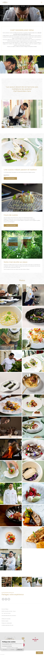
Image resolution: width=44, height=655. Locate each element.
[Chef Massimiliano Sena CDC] (11, 295)
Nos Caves (23, 6)
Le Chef (27, 6)
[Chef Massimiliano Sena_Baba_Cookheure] (11, 515)
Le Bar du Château (16, 6)
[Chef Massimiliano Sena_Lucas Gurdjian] (11, 427)
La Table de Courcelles (6, 6)
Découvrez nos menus (10, 178)
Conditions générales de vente (7, 625)
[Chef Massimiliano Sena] (11, 361)
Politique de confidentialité (7, 623)
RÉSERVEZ (39, 652)
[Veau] (33, 383)
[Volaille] (33, 515)
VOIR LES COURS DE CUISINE (11, 225)
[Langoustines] (33, 317)
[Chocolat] (33, 449)
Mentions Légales (5, 620)
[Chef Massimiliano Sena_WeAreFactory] (33, 339)
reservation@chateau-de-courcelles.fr (9, 615)
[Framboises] (33, 493)
